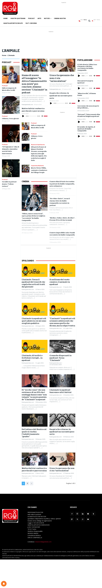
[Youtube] (88, 519)
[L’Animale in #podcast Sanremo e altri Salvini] (62, 380)
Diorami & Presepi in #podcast (85, 82)
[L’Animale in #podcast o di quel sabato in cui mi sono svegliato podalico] (35, 309)
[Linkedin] (83, 514)
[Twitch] (72, 519)
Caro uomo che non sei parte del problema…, (88, 107)
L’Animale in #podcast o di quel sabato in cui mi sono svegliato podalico (34, 320)
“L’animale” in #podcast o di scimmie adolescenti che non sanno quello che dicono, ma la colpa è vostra (62, 322)
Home (4, 55)
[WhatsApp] (83, 519)
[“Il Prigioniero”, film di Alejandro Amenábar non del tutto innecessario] (11, 133)
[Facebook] (72, 514)
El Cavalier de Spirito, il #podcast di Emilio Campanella (86, 129)
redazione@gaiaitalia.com (43, 542)
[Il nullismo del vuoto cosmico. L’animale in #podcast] (62, 270)
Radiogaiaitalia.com (27, 104)
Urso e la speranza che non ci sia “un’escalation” (62, 469)
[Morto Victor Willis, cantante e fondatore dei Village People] (25, 169)
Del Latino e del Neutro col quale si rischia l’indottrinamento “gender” (34, 433)
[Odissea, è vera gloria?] (11, 105)
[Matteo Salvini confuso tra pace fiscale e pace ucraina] (35, 459)
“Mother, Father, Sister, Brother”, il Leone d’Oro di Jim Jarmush (62, 219)
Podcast (5, 85)
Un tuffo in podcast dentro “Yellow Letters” (9, 184)
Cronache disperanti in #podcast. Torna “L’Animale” (61, 357)
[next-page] (31, 483)
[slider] (46, 116)
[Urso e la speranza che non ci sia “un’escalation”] (62, 65)
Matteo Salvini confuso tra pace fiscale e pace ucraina (34, 469)
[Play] (23, 116)
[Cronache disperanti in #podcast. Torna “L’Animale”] (62, 346)
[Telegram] (88, 514)
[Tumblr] (93, 514)
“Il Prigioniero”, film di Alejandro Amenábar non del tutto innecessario (10, 150)
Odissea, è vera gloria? (10, 118)
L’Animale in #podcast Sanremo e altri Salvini (61, 390)
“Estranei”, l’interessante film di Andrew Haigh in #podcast (88, 115)
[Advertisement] (63, 8)
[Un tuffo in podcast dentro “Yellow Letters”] (11, 168)
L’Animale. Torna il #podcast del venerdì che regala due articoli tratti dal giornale (33, 283)
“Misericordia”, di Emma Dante (86, 94)
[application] (35, 116)
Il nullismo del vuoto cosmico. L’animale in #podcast (60, 281)
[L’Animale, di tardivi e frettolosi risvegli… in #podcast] (35, 346)
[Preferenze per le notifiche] (4, 583)
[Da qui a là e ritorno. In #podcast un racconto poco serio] (62, 420)
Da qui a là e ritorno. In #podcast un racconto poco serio (61, 95)
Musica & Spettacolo (38, 144)
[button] (89, 21)
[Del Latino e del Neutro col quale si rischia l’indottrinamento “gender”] (35, 420)
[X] (77, 519)
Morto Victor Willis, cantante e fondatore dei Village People (39, 170)
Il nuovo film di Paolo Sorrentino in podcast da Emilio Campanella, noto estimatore (62, 183)
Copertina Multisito (37, 165)
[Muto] (42, 116)
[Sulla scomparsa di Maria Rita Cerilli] (11, 74)
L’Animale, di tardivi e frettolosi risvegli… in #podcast (32, 357)
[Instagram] (77, 514)
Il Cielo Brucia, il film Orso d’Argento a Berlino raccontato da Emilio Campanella (87, 67)
